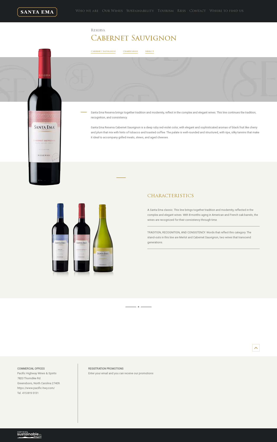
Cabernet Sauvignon (103, 51)
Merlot (149, 51)
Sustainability (140, 11)
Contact (197, 11)
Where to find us (226, 11)
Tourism (166, 11)
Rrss (181, 11)
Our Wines (112, 11)
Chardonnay (130, 51)
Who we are (87, 11)
